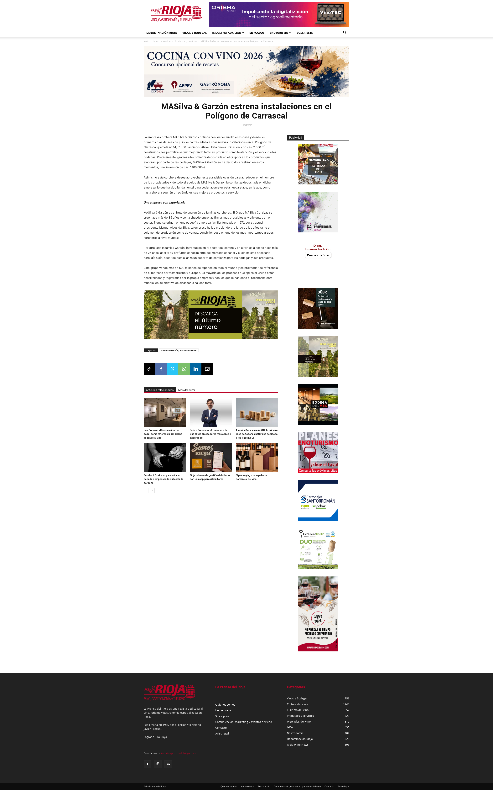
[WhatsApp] (184, 369)
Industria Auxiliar (226, 32)
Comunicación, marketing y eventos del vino (243, 722)
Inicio (146, 41)
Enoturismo (279, 32)
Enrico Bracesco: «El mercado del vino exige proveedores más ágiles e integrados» (210, 434)
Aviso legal (222, 733)
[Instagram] (158, 764)
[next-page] (152, 490)
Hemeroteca (223, 710)
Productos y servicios (185, 41)
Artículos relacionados (160, 390)
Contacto (221, 727)
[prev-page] (146, 490)
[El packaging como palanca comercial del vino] (257, 457)
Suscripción (222, 716)
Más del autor (186, 390)
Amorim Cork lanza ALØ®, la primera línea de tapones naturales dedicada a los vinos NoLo (257, 434)
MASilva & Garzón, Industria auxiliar (179, 350)
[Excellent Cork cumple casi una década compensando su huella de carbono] (165, 457)
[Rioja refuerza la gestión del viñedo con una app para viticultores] (211, 457)
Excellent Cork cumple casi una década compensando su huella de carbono (163, 479)
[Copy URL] (149, 369)
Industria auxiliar (162, 41)
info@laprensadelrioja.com (178, 753)
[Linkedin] (195, 369)
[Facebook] (161, 369)
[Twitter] (172, 369)
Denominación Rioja (161, 32)
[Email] (207, 369)
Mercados (256, 32)
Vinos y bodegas (194, 32)
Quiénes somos (225, 704)
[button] (344, 33)
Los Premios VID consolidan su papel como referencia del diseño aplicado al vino (163, 434)
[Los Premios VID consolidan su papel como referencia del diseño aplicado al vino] (165, 412)
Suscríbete (305, 32)
